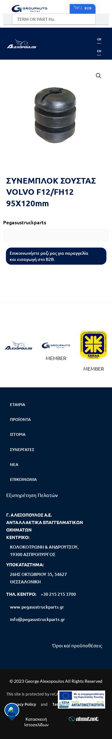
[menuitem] (99, 39)
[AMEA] (81, 699)
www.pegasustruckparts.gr (37, 607)
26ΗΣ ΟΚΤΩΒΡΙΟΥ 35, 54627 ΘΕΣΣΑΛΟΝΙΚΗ (38, 578)
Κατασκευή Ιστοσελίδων (36, 721)
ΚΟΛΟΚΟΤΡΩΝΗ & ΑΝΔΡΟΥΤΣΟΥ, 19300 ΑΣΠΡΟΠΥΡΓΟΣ (44, 550)
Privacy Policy (23, 704)
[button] (56, 43)
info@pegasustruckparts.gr (37, 619)
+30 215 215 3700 (58, 594)
